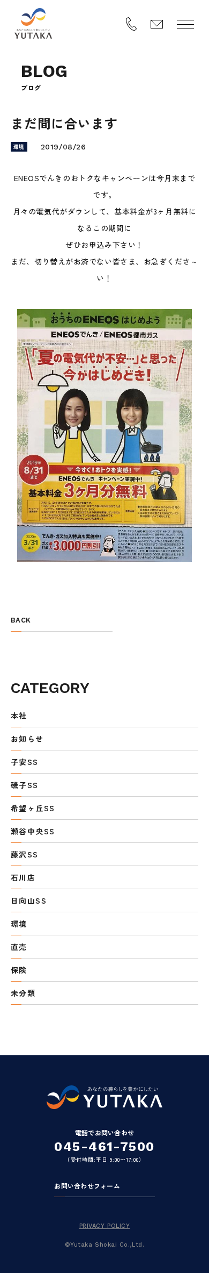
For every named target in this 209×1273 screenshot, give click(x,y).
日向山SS (29, 901)
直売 (19, 947)
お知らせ (27, 739)
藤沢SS (25, 855)
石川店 (23, 878)
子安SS (25, 762)
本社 (19, 716)
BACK (21, 620)
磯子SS (25, 785)
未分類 (23, 993)
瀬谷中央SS (33, 831)
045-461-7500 (104, 1146)
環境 (19, 924)
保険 (19, 970)
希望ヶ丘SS (33, 808)
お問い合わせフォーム (87, 1186)
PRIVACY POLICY (104, 1226)
